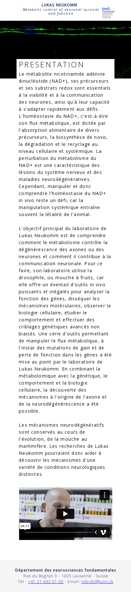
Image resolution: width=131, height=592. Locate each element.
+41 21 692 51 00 (46, 581)
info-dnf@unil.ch (97, 581)
